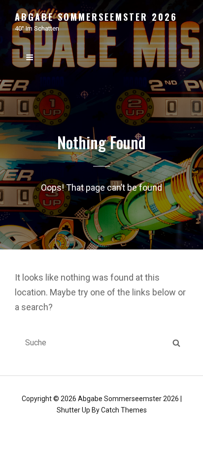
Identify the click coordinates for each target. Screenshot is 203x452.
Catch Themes (124, 410)
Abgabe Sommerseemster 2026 (96, 16)
